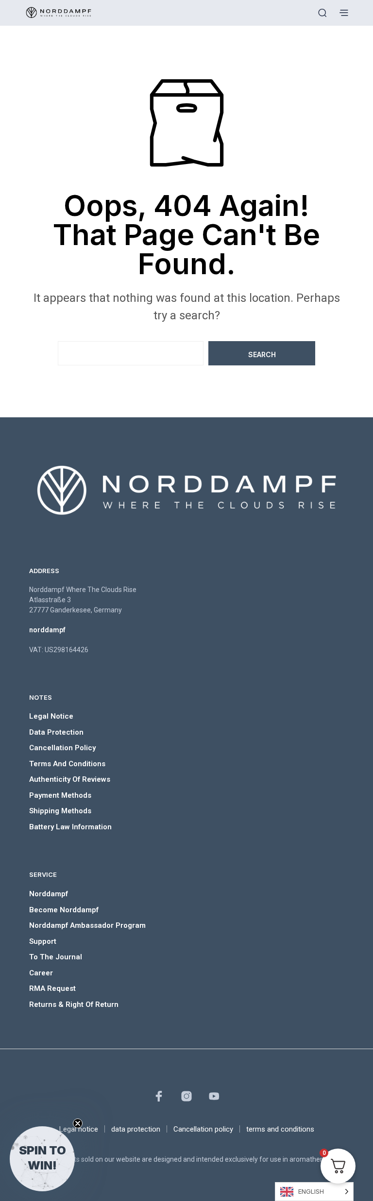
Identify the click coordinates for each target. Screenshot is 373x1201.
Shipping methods (60, 810)
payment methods (60, 795)
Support (42, 941)
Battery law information (70, 827)
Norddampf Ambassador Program (87, 925)
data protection (56, 732)
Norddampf (48, 893)
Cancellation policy (62, 747)
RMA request (52, 988)
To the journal (55, 957)
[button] (42, 1158)
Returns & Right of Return (74, 1004)
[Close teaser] (78, 1123)
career (41, 973)
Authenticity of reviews (69, 779)
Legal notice (51, 716)
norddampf (47, 630)
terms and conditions (67, 763)
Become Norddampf (64, 909)
